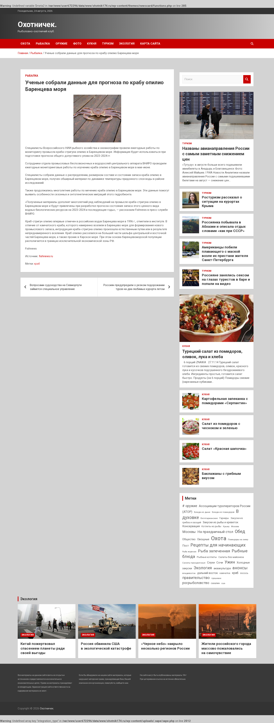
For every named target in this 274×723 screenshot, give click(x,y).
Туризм (108, 43)
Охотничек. (37, 24)
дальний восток (207, 573)
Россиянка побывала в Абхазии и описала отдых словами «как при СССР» (224, 226)
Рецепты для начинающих (217, 545)
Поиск (247, 79)
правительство (196, 577)
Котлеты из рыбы (211, 526)
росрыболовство (195, 583)
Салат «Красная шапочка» (224, 448)
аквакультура (222, 568)
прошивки (216, 578)
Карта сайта (150, 43)
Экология (127, 43)
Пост (185, 545)
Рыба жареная (189, 551)
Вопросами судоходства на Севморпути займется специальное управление (56, 287)
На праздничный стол (215, 532)
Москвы (189, 532)
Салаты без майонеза (231, 557)
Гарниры (224, 518)
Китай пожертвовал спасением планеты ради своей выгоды (43, 648)
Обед (240, 531)
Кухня (91, 43)
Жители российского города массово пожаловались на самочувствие (226, 648)
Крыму (226, 526)
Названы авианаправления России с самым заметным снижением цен (215, 153)
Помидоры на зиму (238, 539)
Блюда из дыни (202, 512)
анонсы (240, 567)
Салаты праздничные (193, 562)
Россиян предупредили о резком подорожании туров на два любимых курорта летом (134, 287)
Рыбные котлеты (207, 557)
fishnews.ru (46, 256)
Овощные (203, 539)
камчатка (225, 573)
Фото (77, 43)
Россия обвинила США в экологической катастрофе (106, 646)
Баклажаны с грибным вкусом (221, 475)
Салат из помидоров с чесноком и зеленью (221, 426)
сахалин (215, 583)
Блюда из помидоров (223, 512)
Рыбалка (43, 43)
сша (223, 583)
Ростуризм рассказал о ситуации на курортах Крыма (222, 201)
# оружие (189, 506)
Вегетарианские (209, 518)
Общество (189, 539)
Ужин (230, 562)
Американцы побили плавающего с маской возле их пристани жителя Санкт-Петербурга (225, 253)
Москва (235, 526)
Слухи (211, 562)
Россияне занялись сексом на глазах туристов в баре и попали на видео (226, 279)
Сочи (219, 562)
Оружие (61, 43)
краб (37, 263)
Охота (25, 43)
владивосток (189, 573)
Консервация (191, 526)
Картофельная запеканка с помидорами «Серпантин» (225, 401)
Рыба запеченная (214, 551)
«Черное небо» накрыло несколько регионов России (165, 646)
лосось (244, 573)
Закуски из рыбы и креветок (220, 522)
